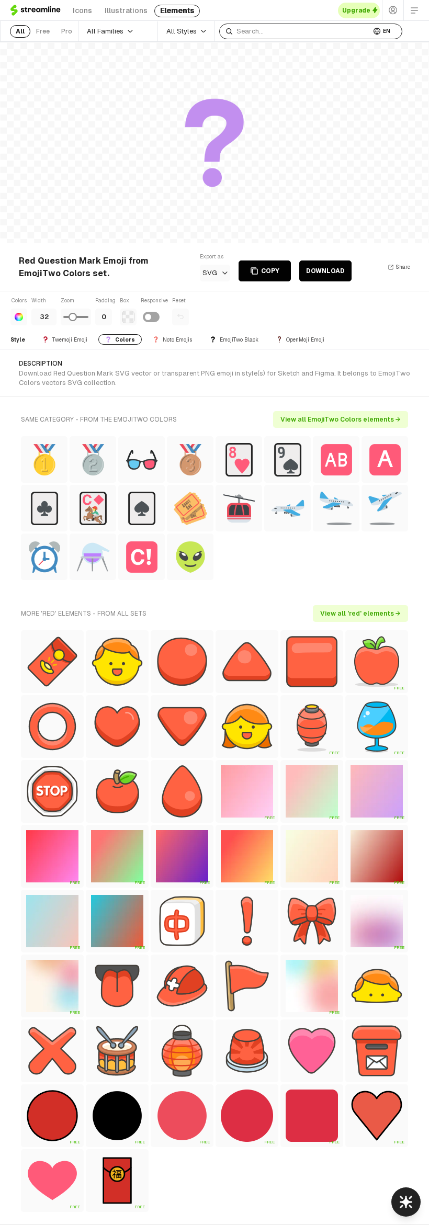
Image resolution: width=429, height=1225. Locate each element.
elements (177, 10)
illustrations (126, 10)
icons (82, 10)
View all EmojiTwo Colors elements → (340, 419)
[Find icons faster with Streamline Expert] (406, 1202)
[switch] (151, 317)
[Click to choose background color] (128, 317)
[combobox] (295, 31)
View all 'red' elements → (360, 613)
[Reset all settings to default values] (180, 317)
